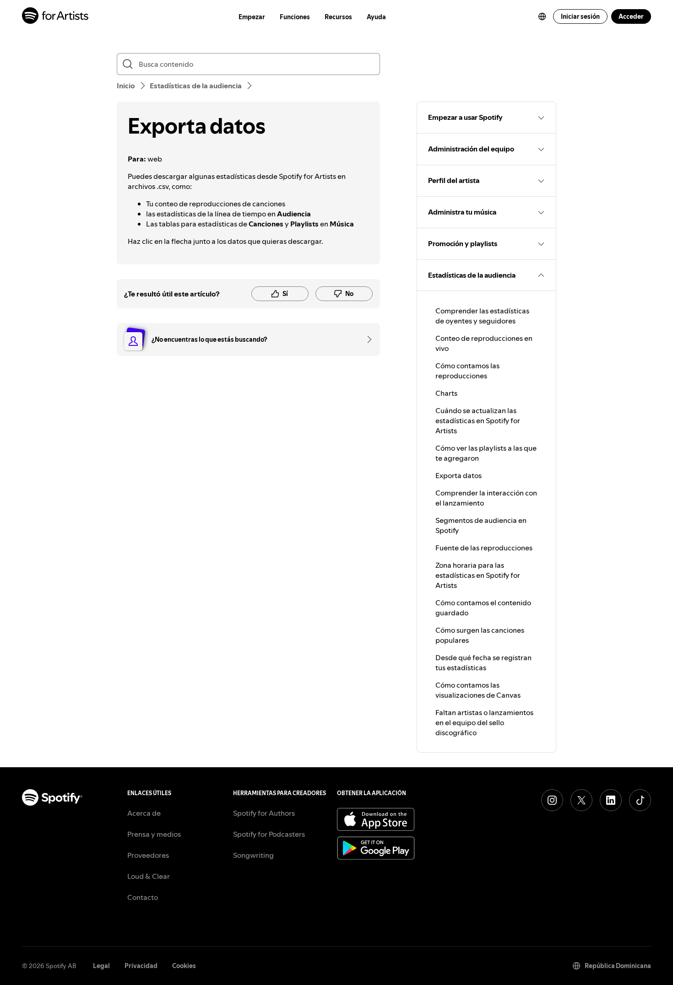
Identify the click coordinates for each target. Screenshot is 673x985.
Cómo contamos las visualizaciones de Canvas (478, 690)
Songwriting (253, 855)
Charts (446, 393)
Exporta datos (458, 475)
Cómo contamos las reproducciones (467, 371)
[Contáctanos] (366, 339)
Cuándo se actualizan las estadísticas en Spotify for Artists (477, 420)
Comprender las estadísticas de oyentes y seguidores (482, 316)
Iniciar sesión (580, 16)
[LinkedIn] (611, 800)
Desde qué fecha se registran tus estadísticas (483, 662)
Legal (101, 965)
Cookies (184, 965)
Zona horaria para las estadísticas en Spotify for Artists (477, 575)
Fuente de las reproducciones (483, 548)
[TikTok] (640, 800)
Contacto (142, 897)
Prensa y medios (154, 834)
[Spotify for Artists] (55, 16)
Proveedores (148, 855)
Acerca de (144, 813)
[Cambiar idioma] (542, 16)
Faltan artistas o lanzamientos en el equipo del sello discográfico (484, 722)
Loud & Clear (148, 876)
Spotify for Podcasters (269, 834)
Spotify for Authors (264, 813)
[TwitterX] (581, 800)
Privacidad (141, 965)
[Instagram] (552, 800)
